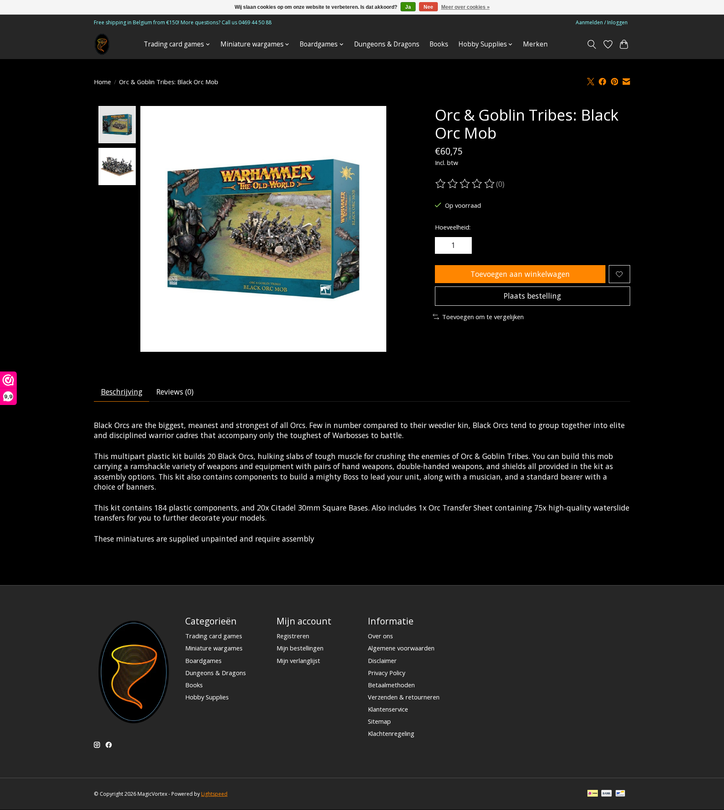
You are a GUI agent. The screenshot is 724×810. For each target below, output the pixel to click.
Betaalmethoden (391, 685)
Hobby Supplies (207, 697)
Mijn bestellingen (300, 648)
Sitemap (379, 721)
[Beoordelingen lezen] (465, 183)
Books (438, 44)
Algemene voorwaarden (401, 648)
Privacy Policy (386, 672)
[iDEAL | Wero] (592, 794)
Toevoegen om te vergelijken (483, 316)
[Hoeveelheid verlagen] (444, 245)
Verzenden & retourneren (404, 697)
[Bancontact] (620, 794)
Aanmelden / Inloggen (602, 22)
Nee (428, 7)
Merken (535, 44)
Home (102, 81)
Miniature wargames (214, 648)
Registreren (293, 636)
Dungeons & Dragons (386, 44)
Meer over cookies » (465, 7)
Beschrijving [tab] (121, 392)
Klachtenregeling (391, 733)
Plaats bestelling (532, 296)
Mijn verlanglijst (298, 660)
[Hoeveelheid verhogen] (462, 245)
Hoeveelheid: (453, 227)
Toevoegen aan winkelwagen (520, 274)
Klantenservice (388, 709)
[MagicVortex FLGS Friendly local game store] (102, 44)
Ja (408, 7)
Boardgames (203, 660)
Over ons (380, 636)
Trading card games (213, 636)
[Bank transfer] (606, 794)
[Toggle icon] (592, 44)
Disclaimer (382, 660)
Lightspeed (214, 793)
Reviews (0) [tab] (175, 392)
